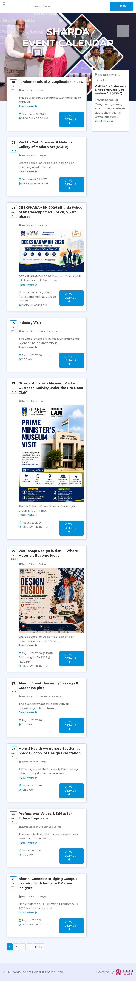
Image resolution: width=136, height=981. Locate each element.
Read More (27, 106)
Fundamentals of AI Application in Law (51, 82)
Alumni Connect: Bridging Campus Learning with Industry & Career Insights (48, 883)
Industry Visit (30, 323)
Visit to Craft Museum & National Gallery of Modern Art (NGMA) (110, 89)
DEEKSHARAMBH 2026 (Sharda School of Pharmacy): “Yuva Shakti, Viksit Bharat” (51, 212)
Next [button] (123, 31)
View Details (70, 117)
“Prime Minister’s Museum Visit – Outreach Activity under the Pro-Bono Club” (51, 387)
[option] (68, 57)
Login (121, 6)
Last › (38, 947)
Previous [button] (13, 31)
